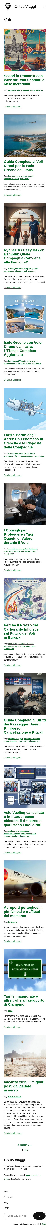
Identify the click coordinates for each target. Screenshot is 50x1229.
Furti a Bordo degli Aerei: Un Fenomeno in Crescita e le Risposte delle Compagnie (23, 441)
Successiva (25, 1145)
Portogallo (12, 922)
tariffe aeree (9, 649)
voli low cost (29, 271)
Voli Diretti (24, 179)
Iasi (18, 90)
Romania (25, 90)
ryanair (30, 176)
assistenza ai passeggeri (19, 831)
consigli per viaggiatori (18, 549)
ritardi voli (22, 741)
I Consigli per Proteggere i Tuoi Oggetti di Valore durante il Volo (18, 536)
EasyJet (11, 176)
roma (10, 1011)
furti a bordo (29, 453)
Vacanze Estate (14, 1096)
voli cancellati (34, 741)
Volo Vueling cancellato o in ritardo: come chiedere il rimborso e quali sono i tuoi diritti (24, 819)
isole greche (21, 176)
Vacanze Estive (24, 363)
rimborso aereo (10, 741)
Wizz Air (39, 90)
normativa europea (32, 739)
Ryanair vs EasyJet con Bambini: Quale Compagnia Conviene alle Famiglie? (24, 256)
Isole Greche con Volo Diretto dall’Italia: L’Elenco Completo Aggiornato (23, 349)
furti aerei (33, 549)
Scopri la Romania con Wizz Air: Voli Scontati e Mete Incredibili (24, 80)
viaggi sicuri (39, 456)
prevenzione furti (11, 456)
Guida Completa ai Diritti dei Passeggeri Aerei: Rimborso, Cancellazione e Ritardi (25, 726)
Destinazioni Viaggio (17, 361)
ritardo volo (24, 836)
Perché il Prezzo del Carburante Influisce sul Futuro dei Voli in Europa (21, 631)
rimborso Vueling (11, 836)
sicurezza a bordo (28, 551)
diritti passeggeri (15, 739)
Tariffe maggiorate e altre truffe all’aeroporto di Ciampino (24, 1000)
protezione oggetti (12, 551)
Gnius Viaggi (25, 6)
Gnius (43, 1224)
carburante (13, 644)
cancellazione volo (12, 833)
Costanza (12, 90)
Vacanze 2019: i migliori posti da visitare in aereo (24, 1086)
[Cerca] (39, 1216)
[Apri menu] (44, 6)
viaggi (32, 90)
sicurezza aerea (26, 456)
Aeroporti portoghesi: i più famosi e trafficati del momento (23, 912)
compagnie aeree (15, 268)
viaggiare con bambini (13, 271)
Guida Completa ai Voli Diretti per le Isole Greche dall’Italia (23, 166)
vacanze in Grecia (11, 179)
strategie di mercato (26, 646)
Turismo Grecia (10, 363)
